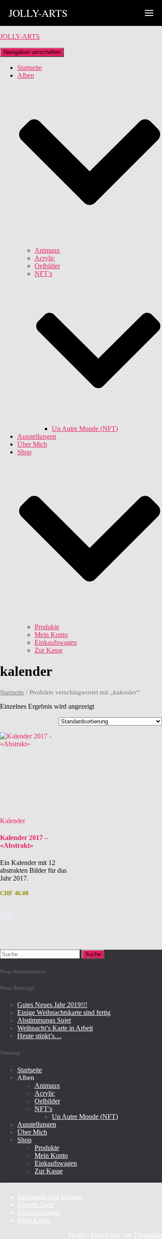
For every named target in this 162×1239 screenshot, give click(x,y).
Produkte (47, 627)
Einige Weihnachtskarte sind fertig (64, 1012)
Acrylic (45, 258)
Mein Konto (51, 634)
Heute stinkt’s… (39, 1035)
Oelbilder (47, 265)
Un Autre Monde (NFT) (85, 428)
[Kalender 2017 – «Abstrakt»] (39, 771)
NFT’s (43, 1108)
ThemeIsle (147, 1235)
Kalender (12, 820)
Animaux (47, 250)
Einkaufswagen (56, 642)
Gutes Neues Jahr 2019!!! (52, 1004)
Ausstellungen (36, 436)
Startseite (29, 67)
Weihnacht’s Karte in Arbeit (55, 1028)
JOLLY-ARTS (38, 13)
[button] (89, 242)
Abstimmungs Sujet (44, 1020)
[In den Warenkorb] (7, 916)
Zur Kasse (49, 650)
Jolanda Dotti (35, 1204)
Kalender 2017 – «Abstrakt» (24, 841)
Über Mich (32, 444)
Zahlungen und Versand (50, 1197)
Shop (24, 1140)
